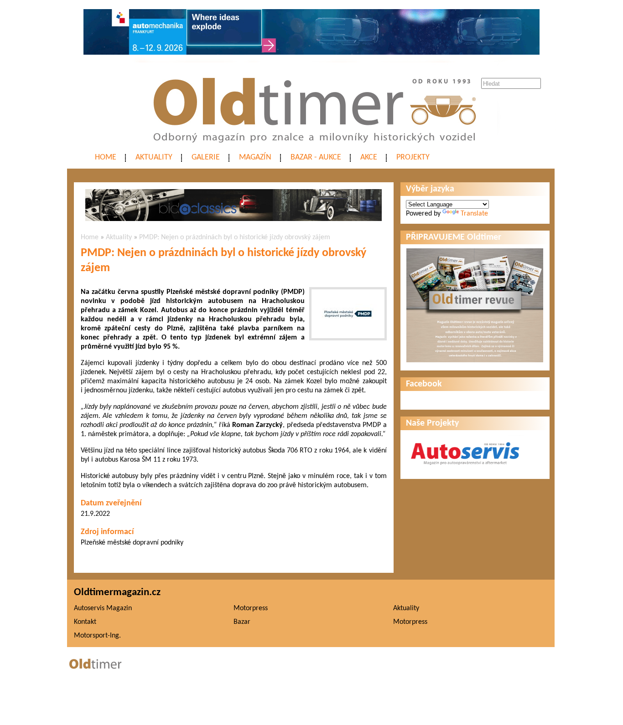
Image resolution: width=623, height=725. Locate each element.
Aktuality (153, 157)
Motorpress (251, 608)
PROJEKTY (413, 157)
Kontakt (85, 622)
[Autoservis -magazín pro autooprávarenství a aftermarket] (465, 469)
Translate (474, 213)
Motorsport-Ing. (97, 635)
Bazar (242, 622)
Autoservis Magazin (103, 608)
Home (105, 157)
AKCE (368, 157)
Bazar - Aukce (316, 157)
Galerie (206, 157)
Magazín (255, 157)
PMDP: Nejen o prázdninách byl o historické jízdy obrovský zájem (234, 237)
